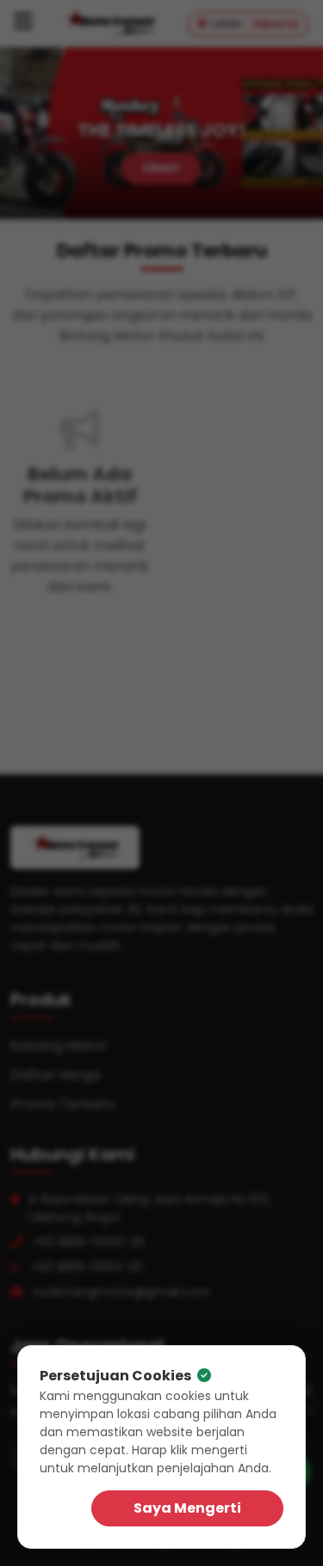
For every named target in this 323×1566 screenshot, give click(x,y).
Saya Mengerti (187, 1508)
